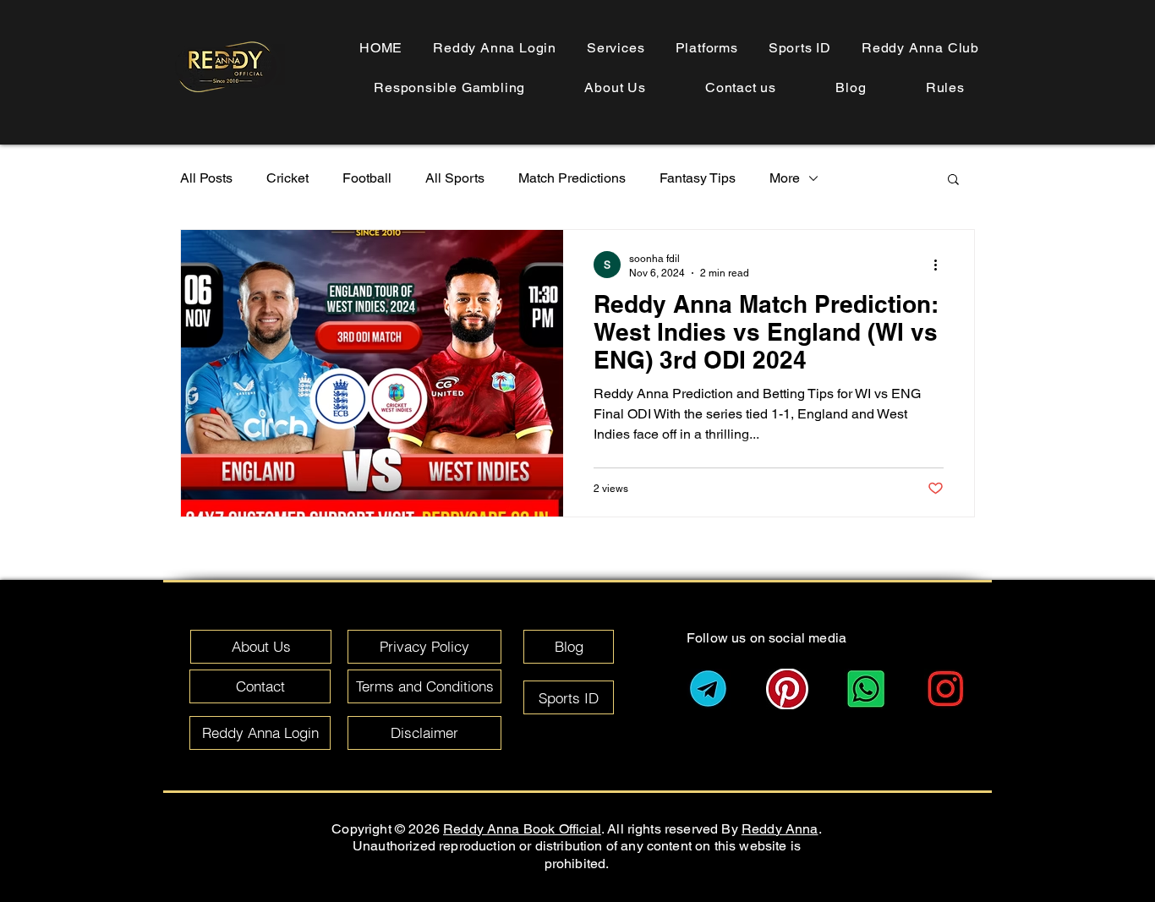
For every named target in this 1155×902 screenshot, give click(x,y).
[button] (945, 87)
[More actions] (941, 264)
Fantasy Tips (698, 178)
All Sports (454, 178)
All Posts (206, 178)
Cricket (287, 178)
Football (366, 178)
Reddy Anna (780, 829)
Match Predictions (572, 178)
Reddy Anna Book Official (522, 829)
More (784, 178)
